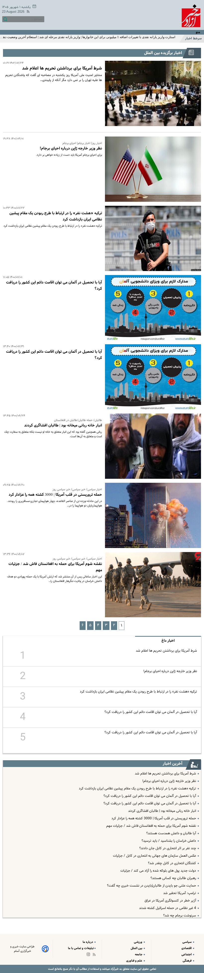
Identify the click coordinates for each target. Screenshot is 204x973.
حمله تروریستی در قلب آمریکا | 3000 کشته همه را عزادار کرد (55, 494)
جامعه (139, 954)
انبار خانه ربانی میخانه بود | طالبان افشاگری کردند (63, 425)
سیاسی (187, 942)
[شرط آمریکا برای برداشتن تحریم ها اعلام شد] (151, 93)
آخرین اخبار (172, 763)
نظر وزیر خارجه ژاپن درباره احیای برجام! (71, 148)
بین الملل (137, 948)
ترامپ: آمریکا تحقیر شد (179, 893)
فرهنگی (187, 961)
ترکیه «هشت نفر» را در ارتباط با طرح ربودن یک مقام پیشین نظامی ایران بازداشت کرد (138, 692)
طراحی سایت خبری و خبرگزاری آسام (22, 948)
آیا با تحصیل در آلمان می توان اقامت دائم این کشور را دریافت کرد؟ (150, 712)
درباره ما (88, 942)
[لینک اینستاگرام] (89, 955)
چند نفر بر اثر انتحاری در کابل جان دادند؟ (167, 848)
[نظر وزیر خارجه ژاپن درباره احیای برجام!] (151, 169)
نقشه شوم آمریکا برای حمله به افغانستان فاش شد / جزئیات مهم (151, 826)
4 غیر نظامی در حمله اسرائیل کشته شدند (167, 908)
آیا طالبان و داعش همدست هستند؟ (171, 833)
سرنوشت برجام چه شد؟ (179, 915)
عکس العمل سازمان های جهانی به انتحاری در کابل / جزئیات (154, 856)
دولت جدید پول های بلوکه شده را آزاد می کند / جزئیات (158, 871)
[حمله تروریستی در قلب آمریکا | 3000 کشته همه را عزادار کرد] (151, 515)
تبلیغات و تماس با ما (81, 948)
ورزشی (138, 942)
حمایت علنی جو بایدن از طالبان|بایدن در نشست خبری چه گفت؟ (151, 886)
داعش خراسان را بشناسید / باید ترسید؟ (169, 841)
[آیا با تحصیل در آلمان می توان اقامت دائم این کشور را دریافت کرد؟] (151, 307)
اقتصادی (186, 948)
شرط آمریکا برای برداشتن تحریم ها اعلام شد (62, 68)
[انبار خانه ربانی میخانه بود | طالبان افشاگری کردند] (151, 446)
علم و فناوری (134, 961)
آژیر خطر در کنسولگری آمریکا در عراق (170, 901)
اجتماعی (186, 954)
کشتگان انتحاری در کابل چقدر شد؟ (172, 863)
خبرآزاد (114, 969)
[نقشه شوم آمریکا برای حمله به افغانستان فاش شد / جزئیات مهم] (151, 584)
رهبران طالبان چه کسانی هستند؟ (173, 878)
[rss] (27, 12)
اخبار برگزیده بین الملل (163, 53)
